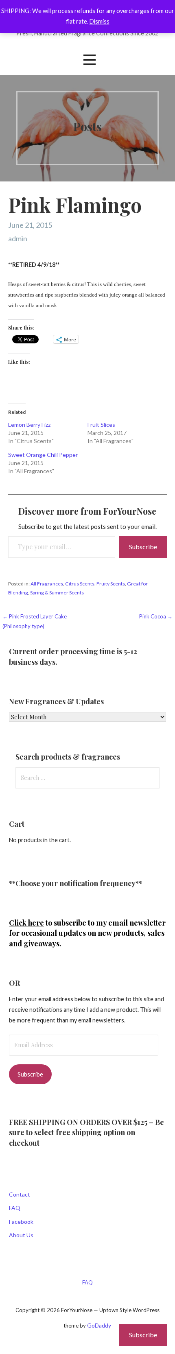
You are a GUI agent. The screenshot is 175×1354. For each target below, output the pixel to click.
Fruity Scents (110, 584)
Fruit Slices (101, 424)
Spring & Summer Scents (57, 593)
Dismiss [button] (99, 21)
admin (17, 238)
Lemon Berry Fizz (29, 424)
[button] (89, 60)
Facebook (21, 1221)
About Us (21, 1235)
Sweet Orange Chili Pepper (43, 454)
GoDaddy (99, 1325)
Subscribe (143, 546)
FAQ (14, 1207)
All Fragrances (47, 584)
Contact (19, 1194)
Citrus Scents (79, 584)
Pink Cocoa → (156, 616)
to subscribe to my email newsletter (87, 923)
